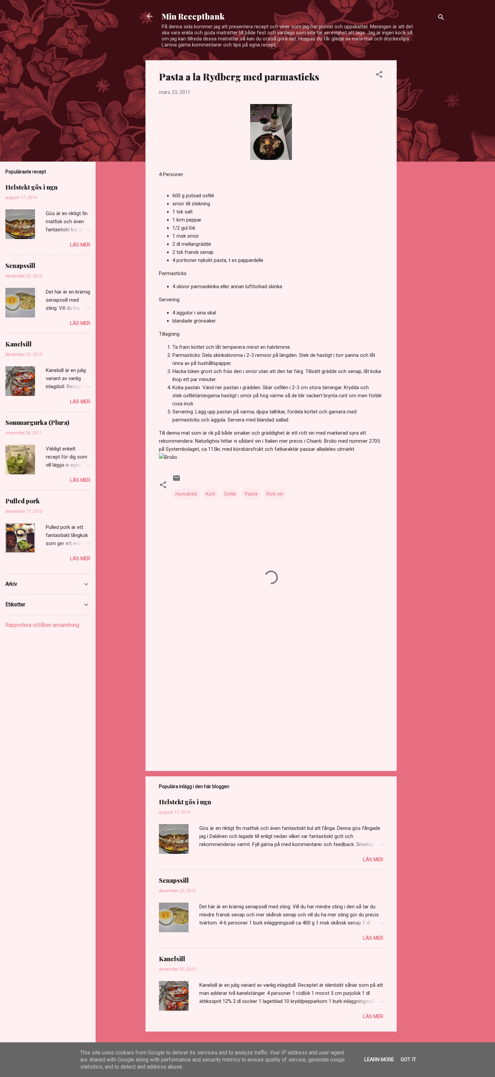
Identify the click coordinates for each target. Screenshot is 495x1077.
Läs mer (373, 859)
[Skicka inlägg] (176, 480)
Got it (408, 1059)
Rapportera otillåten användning (42, 625)
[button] (379, 75)
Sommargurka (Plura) (37, 422)
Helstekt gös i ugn (185, 802)
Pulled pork (22, 501)
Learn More (379, 1059)
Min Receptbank (193, 16)
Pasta (251, 494)
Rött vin (274, 494)
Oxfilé (230, 494)
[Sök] (441, 18)
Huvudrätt (186, 494)
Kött (210, 494)
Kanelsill (172, 959)
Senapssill (174, 880)
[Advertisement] (423, 161)
